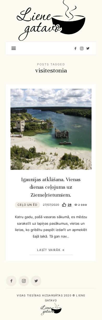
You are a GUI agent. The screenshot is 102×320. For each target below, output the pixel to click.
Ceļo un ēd (27, 205)
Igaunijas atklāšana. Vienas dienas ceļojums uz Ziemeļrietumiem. (51, 187)
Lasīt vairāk (48, 250)
